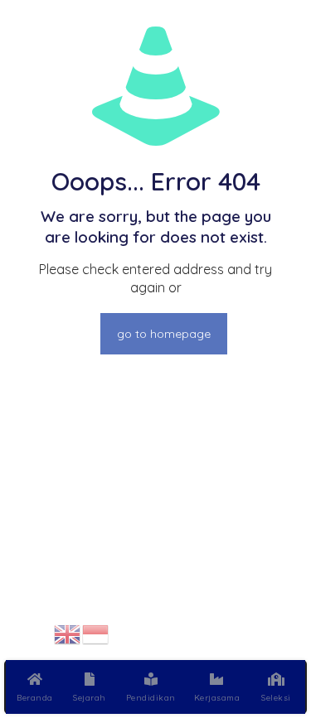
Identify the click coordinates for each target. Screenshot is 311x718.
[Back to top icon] (277, 634)
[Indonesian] (96, 632)
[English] (68, 632)
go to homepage (164, 333)
